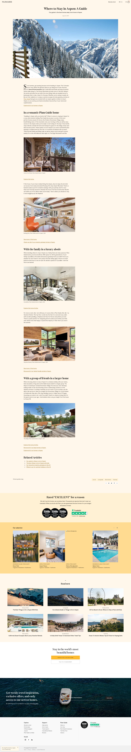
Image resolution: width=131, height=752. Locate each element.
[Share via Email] (117, 483)
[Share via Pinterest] (114, 483)
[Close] (18, 747)
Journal (26, 731)
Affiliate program (28, 729)
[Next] (117, 528)
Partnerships (27, 727)
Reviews (44, 732)
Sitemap (34, 749)
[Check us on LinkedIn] (32, 739)
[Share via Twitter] (109, 483)
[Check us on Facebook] (28, 739)
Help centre (45, 725)
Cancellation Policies (47, 731)
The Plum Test (63, 731)
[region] (65, 550)
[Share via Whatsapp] (111, 483)
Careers (62, 732)
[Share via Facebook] (106, 483)
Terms (25, 749)
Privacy (29, 749)
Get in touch (45, 727)
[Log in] (127, 2)
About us (62, 725)
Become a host (112, 2)
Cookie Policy (8, 749)
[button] (7, 2)
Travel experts (45, 729)
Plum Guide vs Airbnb (29, 732)
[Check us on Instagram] (25, 739)
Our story (62, 727)
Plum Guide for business (66, 729)
